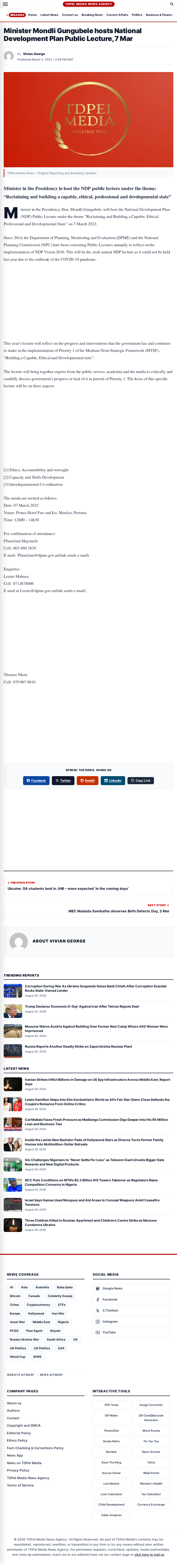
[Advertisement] (88, 286)
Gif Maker (111, 1415)
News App (15, 1455)
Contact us (70, 15)
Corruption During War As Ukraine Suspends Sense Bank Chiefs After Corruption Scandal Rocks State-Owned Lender (95, 988)
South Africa (56, 1339)
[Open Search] (172, 4)
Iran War (58, 1313)
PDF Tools (111, 1405)
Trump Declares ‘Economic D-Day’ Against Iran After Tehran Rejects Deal (82, 1006)
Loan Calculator (111, 1494)
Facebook (38, 780)
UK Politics (18, 1348)
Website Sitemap (20, 1374)
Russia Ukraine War (24, 1339)
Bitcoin (15, 1296)
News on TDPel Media (24, 1463)
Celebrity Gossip (60, 1296)
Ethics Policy (17, 1440)
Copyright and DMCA (24, 1425)
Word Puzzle (151, 1430)
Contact (13, 1418)
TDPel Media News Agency (88, 4)
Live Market (111, 1483)
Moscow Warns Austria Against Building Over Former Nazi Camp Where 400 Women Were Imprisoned (96, 1028)
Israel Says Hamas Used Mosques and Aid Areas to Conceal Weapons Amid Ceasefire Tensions (92, 1202)
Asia (24, 1287)
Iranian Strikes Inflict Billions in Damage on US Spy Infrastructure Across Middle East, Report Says (97, 1082)
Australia (42, 1287)
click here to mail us (149, 1554)
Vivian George (34, 54)
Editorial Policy (19, 1433)
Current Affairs (117, 15)
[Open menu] (5, 4)
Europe (15, 1313)
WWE (37, 1357)
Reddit (90, 780)
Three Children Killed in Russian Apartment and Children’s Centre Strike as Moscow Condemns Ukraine (91, 1222)
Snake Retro (111, 1441)
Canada (34, 1296)
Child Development (111, 1504)
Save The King (111, 1462)
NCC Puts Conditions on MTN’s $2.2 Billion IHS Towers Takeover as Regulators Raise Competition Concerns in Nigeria (91, 1182)
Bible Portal (151, 1473)
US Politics (42, 1348)
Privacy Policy (18, 1470)
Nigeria (63, 1322)
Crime (14, 1305)
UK (75, 1339)
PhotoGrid (111, 1430)
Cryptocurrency (38, 1305)
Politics (137, 15)
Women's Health (151, 1483)
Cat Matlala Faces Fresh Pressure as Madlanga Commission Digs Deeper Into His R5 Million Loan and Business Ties (96, 1122)
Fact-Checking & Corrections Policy (35, 1448)
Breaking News (92, 15)
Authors (13, 1410)
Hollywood (36, 1313)
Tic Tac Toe (151, 1441)
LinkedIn (115, 780)
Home (32, 15)
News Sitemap (51, 1374)
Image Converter (151, 1405)
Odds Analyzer (111, 1515)
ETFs (61, 1305)
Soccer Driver (111, 1473)
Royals (55, 1331)
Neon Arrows (151, 1452)
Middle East (41, 1322)
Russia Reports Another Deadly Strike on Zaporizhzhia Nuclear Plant (78, 1046)
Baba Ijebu (65, 1287)
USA (61, 1348)
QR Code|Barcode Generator (151, 1418)
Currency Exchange (151, 1504)
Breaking (17, 15)
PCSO (14, 1331)
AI (11, 1287)
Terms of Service (20, 1485)
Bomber (111, 1452)
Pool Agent (34, 1331)
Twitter (65, 780)
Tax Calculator (151, 1494)
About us (14, 1403)
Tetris (151, 1462)
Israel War (17, 1322)
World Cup (17, 1357)
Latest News (49, 15)
